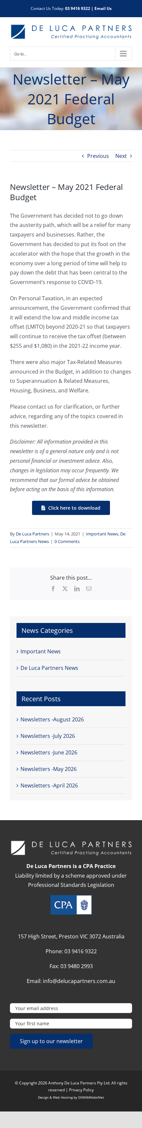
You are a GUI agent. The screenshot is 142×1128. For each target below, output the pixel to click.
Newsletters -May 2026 (48, 769)
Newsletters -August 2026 (52, 719)
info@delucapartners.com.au (79, 981)
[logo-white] (71, 842)
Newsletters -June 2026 (48, 752)
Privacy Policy (81, 1090)
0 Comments (67, 541)
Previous (98, 156)
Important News (102, 534)
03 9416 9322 (77, 8)
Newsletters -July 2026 (47, 736)
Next (121, 156)
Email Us (103, 8)
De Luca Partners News (49, 668)
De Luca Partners (32, 534)
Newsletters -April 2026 (49, 785)
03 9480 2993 (76, 966)
